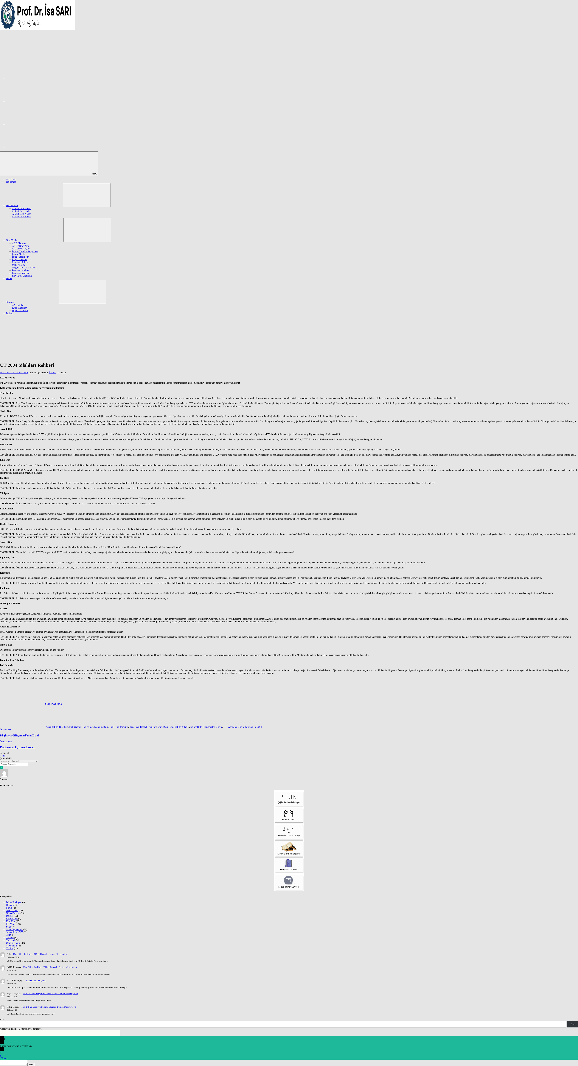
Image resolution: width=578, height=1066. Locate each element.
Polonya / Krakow (21, 270)
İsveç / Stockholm (20, 256)
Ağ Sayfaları (18, 305)
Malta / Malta (18, 265)
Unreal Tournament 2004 (250, 727)
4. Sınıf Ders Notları (21, 216)
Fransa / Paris (18, 254)
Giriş (2, 755)
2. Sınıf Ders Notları (21, 211)
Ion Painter (88, 727)
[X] (28, 101)
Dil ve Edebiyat (13, 902)
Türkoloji (10, 940)
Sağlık (9, 926)
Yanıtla (4, 1058)
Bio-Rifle (63, 727)
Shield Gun (163, 727)
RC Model (11, 924)
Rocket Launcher (148, 727)
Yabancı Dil (11, 945)
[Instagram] (28, 78)
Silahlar (185, 727)
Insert (31, 1064)
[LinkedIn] (28, 124)
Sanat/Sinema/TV (14, 932)
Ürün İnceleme (13, 943)
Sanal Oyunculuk (53, 703)
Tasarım (10, 302)
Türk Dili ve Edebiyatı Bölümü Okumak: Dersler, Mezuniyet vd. (40, 954)
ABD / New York (20, 246)
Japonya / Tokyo (20, 262)
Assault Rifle (51, 727)
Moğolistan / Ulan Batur (23, 267)
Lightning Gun (101, 727)
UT (225, 727)
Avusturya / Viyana (21, 248)
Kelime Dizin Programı (36, 980)
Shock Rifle (175, 727)
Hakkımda (11, 182)
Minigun (124, 727)
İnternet (9, 916)
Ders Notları (12, 205)
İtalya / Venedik (19, 259)
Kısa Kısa (10, 921)
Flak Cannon (75, 727)
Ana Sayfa (11, 179)
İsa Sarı (52, 372)
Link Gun (114, 727)
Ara (2, 1019)
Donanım (10, 905)
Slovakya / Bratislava (22, 275)
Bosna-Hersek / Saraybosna (25, 251)
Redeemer (134, 727)
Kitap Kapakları (19, 308)
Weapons (232, 727)
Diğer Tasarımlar (20, 310)
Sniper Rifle (196, 727)
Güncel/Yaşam (13, 913)
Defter (9, 278)
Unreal (219, 727)
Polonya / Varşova (20, 273)
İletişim (9, 313)
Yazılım (9, 948)
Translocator (209, 727)
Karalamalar (12, 918)
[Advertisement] (289, 338)
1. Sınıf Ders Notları (21, 208)
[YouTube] (28, 147)
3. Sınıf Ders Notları (21, 214)
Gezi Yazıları (12, 240)
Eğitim (9, 907)
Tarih (8, 935)
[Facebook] (28, 55)
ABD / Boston (19, 243)
